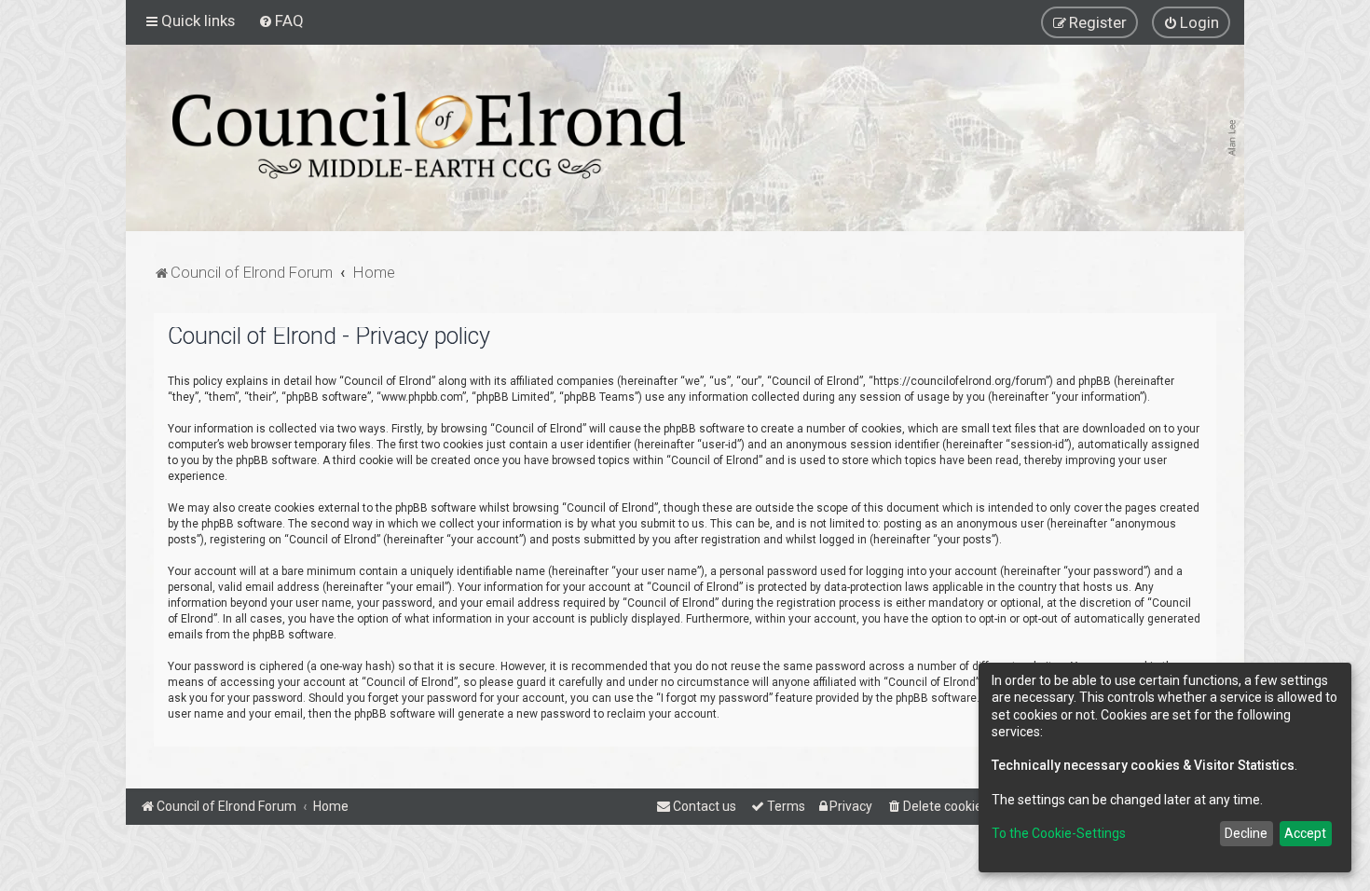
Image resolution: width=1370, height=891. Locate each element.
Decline (1246, 833)
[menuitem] (280, 20)
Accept (1305, 833)
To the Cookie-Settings (1059, 833)
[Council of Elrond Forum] (428, 135)
